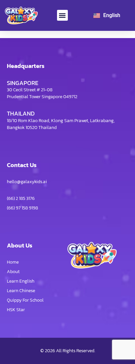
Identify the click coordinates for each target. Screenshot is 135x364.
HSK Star (16, 309)
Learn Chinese (21, 290)
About (13, 271)
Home (13, 262)
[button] (62, 15)
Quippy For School (25, 300)
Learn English (20, 281)
